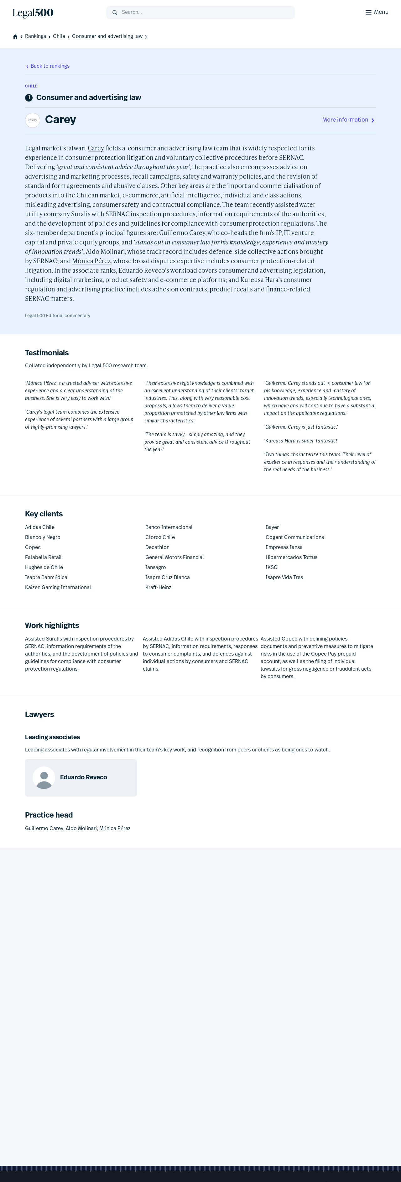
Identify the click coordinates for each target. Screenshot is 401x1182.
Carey (60, 120)
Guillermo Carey (182, 232)
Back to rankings (50, 66)
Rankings (35, 36)
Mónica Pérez (91, 260)
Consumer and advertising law (107, 36)
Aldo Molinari (105, 251)
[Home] (54, 12)
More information (345, 120)
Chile (59, 36)
